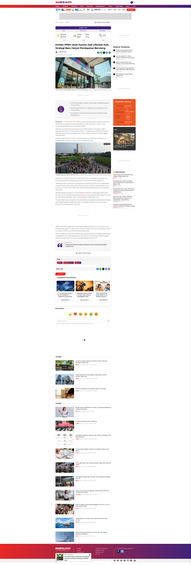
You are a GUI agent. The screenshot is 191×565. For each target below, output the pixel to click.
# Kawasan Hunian (68, 262)
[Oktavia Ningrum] (120, 117)
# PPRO (60, 262)
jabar (114, 9)
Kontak (79, 550)
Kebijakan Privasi (100, 550)
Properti (67, 22)
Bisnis (62, 22)
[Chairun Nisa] (119, 106)
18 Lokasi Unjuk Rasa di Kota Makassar (86, 421)
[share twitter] (104, 52)
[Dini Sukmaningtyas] (120, 111)
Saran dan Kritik (100, 552)
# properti (77, 262)
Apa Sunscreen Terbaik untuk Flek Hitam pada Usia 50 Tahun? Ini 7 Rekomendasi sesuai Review (122, 198)
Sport (128, 6)
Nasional (65, 6)
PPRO (78, 122)
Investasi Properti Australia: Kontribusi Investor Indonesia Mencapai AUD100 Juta (76, 558)
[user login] (131, 2)
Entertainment (100, 6)
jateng (123, 9)
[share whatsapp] (101, 52)
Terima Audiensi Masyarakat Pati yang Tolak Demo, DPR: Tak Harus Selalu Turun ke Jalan (125, 69)
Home (57, 6)
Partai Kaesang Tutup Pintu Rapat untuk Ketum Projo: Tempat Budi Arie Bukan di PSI (123, 182)
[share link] (109, 52)
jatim (118, 9)
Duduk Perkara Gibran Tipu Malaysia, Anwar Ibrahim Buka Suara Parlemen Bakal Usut (126, 63)
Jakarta (110, 9)
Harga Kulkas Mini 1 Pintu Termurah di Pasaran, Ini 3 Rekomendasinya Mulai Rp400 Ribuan (123, 190)
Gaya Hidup (119, 6)
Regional (130, 9)
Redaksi (79, 548)
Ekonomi (74, 6)
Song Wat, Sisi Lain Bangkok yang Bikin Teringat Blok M (123, 146)
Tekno (110, 6)
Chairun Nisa (127, 105)
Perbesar (108, 58)
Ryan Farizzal (128, 121)
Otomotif (89, 6)
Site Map (98, 554)
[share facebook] (98, 52)
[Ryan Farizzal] (119, 122)
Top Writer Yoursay (123, 102)
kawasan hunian (85, 195)
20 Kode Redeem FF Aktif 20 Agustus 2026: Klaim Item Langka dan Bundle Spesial (125, 57)
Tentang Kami (80, 552)
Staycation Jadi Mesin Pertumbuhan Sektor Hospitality (91, 388)
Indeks (135, 6)
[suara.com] (63, 3)
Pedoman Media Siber (101, 548)
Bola (82, 6)
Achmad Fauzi (62, 51)
